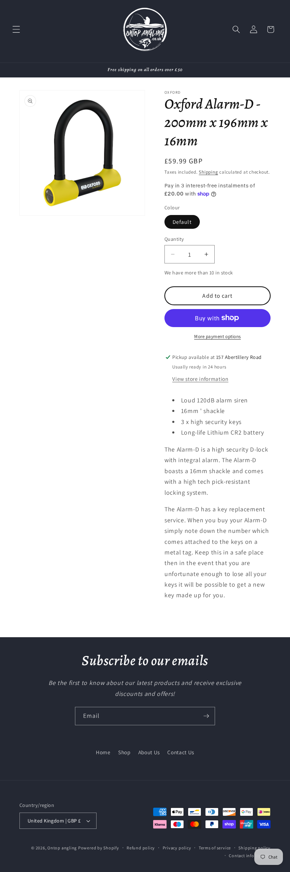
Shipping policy (254, 847)
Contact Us (180, 752)
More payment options (217, 336)
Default (182, 221)
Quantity (174, 239)
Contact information (250, 855)
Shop (124, 752)
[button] (16, 29)
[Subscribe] (206, 716)
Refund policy (141, 847)
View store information (200, 378)
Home (103, 752)
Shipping (208, 172)
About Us (149, 752)
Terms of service (215, 847)
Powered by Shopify (98, 847)
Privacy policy (177, 847)
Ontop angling (62, 847)
